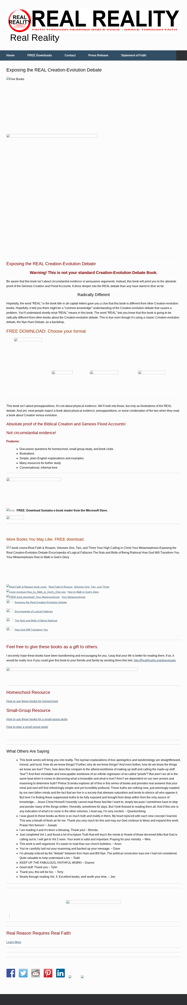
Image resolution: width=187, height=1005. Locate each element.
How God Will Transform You (31, 629)
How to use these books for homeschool (32, 701)
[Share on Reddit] (35, 973)
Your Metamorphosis (73, 597)
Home (10, 55)
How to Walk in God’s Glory (83, 591)
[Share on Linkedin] (60, 973)
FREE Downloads (39, 55)
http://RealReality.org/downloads (155, 660)
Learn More (13, 942)
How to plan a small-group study (27, 726)
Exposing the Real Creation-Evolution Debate (41, 602)
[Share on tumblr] (72, 979)
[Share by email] (85, 979)
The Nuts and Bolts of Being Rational (36, 620)
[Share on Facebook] (10, 973)
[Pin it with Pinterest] (48, 973)
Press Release (98, 55)
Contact (70, 55)
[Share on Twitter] (23, 973)
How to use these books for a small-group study (37, 719)
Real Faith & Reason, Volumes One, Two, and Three (79, 586)
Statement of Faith (133, 55)
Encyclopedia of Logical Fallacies (34, 611)
